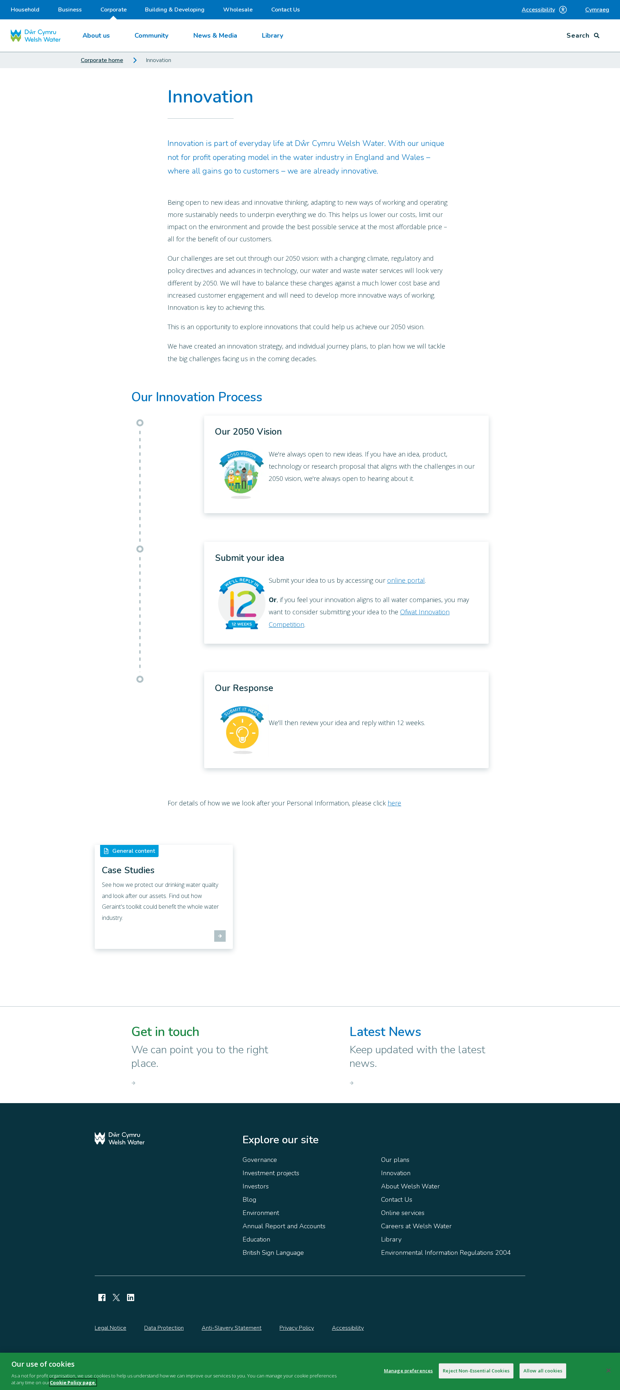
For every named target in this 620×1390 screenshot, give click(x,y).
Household (25, 10)
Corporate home (102, 60)
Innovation (395, 1173)
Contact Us (285, 10)
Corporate (113, 10)
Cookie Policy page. (73, 1382)
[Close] (608, 1371)
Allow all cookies (542, 1370)
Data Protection (164, 1328)
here (394, 803)
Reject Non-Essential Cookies (476, 1370)
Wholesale (238, 10)
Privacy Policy (297, 1328)
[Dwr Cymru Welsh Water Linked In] (130, 1297)
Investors (256, 1186)
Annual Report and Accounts (284, 1226)
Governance (260, 1159)
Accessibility (538, 10)
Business (70, 10)
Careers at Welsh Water (416, 1226)
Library (272, 35)
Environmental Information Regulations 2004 (446, 1252)
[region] (310, 1371)
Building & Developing (175, 10)
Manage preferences (408, 1370)
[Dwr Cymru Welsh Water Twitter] (116, 1297)
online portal (406, 580)
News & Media (215, 35)
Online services (402, 1213)
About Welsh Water (410, 1186)
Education (256, 1239)
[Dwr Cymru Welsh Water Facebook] (101, 1297)
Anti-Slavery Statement (232, 1328)
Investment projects (271, 1173)
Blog (249, 1199)
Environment (261, 1213)
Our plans (395, 1159)
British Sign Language (273, 1252)
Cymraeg (597, 10)
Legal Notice (110, 1328)
